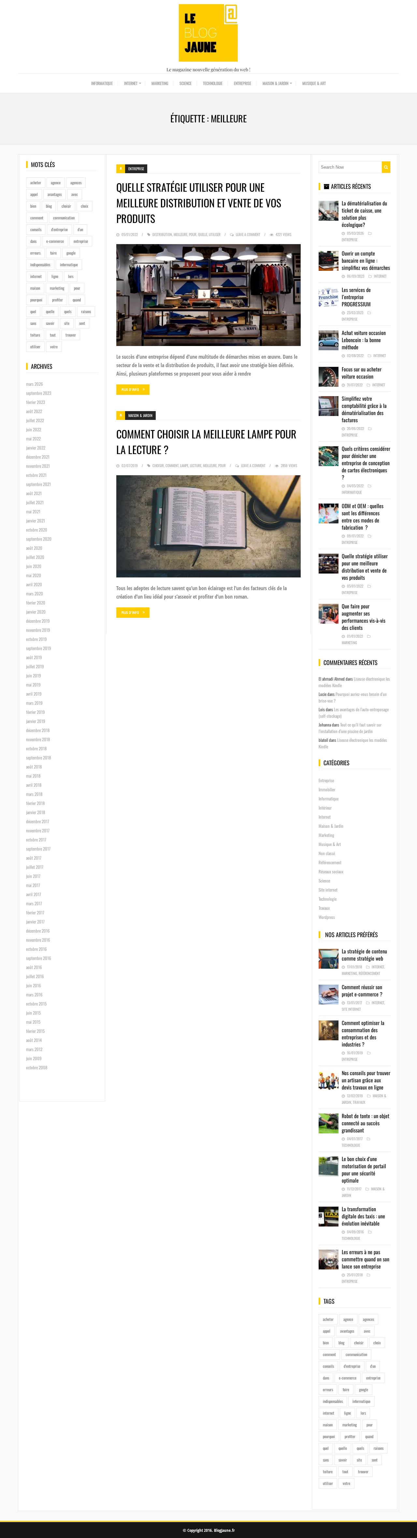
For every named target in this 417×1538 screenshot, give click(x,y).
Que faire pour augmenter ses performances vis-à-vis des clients (363, 616)
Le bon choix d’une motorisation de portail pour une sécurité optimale (364, 1169)
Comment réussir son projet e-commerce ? (362, 990)
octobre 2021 (36, 475)
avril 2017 (33, 894)
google (71, 253)
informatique (69, 264)
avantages (55, 194)
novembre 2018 (38, 739)
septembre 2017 (38, 848)
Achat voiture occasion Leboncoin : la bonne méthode (364, 340)
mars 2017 (34, 903)
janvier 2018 (35, 812)
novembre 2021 (38, 466)
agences (75, 182)
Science (186, 83)
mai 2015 (33, 1021)
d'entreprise (59, 229)
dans (33, 241)
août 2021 (34, 493)
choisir (66, 206)
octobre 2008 (36, 1067)
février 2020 (35, 602)
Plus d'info (130, 389)
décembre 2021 (38, 456)
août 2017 (33, 857)
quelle (50, 311)
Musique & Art (314, 83)
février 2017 (35, 912)
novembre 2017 (38, 830)
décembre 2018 (38, 730)
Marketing (159, 83)
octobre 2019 (36, 639)
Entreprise (242, 83)
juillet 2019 (35, 666)
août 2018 (34, 766)
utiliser (35, 346)
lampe (184, 465)
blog (49, 206)
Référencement (330, 862)
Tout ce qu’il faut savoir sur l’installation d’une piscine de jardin (350, 727)
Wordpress (327, 917)
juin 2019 (33, 675)
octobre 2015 (36, 1003)
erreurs (35, 253)
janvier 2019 (35, 721)
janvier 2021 (35, 520)
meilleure (180, 234)
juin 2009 (34, 1058)
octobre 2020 (36, 529)
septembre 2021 (38, 484)
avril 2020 (34, 584)
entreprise (81, 241)
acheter (35, 182)
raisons (86, 311)
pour (77, 288)
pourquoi (36, 299)
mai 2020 (33, 575)
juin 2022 (33, 429)
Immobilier (327, 789)
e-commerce (55, 241)
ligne (54, 276)
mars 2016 (34, 994)
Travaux (324, 908)
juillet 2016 (35, 976)
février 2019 (35, 712)
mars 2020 (34, 593)
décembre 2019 (38, 620)
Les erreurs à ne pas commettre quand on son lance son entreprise (365, 1259)
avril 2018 (33, 785)
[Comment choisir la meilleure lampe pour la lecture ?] (208, 526)
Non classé (327, 853)
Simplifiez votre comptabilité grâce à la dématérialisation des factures (364, 409)
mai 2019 (33, 684)
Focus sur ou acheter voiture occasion (361, 372)
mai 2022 (33, 438)
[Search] (386, 167)
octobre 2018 (36, 748)
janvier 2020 (36, 611)
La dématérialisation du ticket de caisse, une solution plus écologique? (364, 214)
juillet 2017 (34, 867)
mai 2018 (33, 775)
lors (70, 276)
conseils (35, 229)
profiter (57, 299)
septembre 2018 (38, 757)
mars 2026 (34, 384)
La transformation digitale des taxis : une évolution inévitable (363, 1216)
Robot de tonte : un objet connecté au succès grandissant (365, 1123)
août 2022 (34, 411)
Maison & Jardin (275, 83)
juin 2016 (33, 985)
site (66, 323)
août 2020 (34, 548)
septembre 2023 (38, 393)
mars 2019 (34, 703)
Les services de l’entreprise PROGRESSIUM (356, 297)
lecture (195, 465)
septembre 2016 (38, 958)
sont (82, 323)
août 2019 (34, 657)
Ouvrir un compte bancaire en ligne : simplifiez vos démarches (366, 260)
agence (56, 182)
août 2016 (34, 967)
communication (64, 217)
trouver (70, 335)
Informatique (102, 83)
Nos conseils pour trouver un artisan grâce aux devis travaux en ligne (366, 1080)
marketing (57, 288)
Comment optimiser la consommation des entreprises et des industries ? (363, 1033)
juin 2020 (33, 566)
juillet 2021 (35, 502)
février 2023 (35, 402)
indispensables (40, 264)
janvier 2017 (35, 921)
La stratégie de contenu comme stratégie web (364, 954)
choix (84, 206)
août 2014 (34, 1040)
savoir (50, 323)
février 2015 (35, 1031)
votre (54, 346)
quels (67, 311)
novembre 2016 (38, 939)
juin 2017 (33, 876)
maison (35, 288)
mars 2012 (34, 1049)
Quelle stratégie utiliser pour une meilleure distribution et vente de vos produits (198, 202)
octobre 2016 (36, 949)
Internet (130, 83)
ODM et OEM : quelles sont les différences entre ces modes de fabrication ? (362, 516)
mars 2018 (34, 794)
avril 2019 (34, 693)
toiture (35, 335)
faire (53, 253)
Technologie (213, 83)
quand (77, 299)
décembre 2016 (38, 930)
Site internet (328, 889)
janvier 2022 (35, 447)
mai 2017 (33, 885)
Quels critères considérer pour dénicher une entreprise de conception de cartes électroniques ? (366, 463)
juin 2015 (33, 1012)
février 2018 (35, 803)
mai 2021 (33, 511)
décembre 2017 (37, 821)
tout (53, 335)
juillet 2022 (35, 420)
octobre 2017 (36, 839)
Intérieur (325, 807)
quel (33, 311)
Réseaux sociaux (331, 871)
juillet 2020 (35, 557)
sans (33, 323)
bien (33, 206)
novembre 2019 (38, 630)
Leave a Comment (248, 234)
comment (36, 217)
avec (74, 194)
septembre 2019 (38, 648)
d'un (80, 229)
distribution (162, 234)
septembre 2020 (38, 538)
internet (36, 276)
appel (34, 194)
